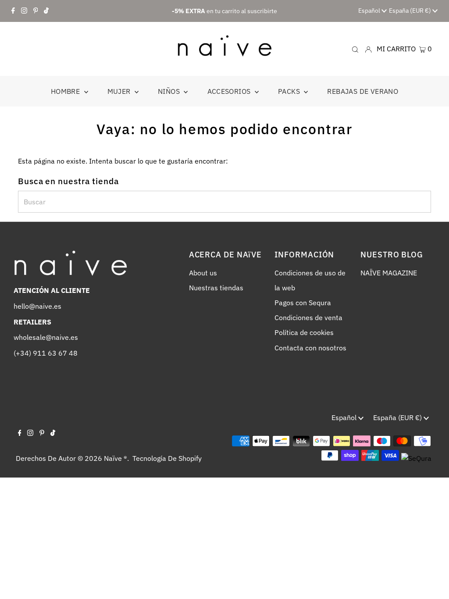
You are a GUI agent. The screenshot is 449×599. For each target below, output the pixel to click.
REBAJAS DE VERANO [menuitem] (362, 91)
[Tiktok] (46, 10)
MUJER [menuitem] (119, 91)
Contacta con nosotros (310, 347)
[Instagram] (24, 10)
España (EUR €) (410, 10)
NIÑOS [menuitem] (170, 91)
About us (203, 272)
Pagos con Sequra (302, 302)
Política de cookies (304, 332)
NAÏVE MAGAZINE (388, 272)
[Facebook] (13, 10)
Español (369, 10)
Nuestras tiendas (216, 287)
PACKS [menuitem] (290, 91)
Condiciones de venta (308, 317)
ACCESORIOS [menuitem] (230, 91)
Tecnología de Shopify (167, 458)
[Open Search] (355, 49)
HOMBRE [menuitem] (66, 91)
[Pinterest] (35, 10)
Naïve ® (115, 458)
